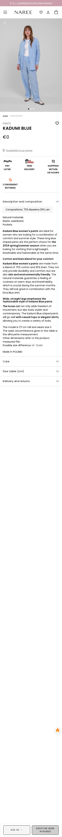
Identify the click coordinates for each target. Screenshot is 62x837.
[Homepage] (23, 12)
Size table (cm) (13, 371)
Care (6, 361)
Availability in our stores (19, 150)
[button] (5, 12)
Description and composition (22, 201)
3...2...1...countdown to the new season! (31, 3)
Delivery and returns (16, 381)
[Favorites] (41, 12)
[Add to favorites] (57, 123)
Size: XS (15, 830)
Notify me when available (45, 830)
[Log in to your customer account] (48, 12)
